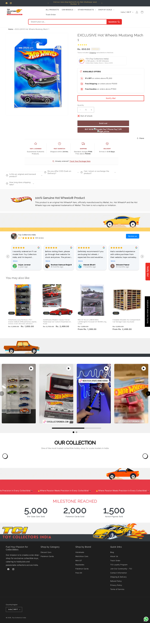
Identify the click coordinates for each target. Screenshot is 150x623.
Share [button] (141, 138)
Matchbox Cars (81, 556)
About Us (114, 556)
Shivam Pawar (57, 265)
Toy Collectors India (27, 235)
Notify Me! (111, 98)
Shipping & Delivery (118, 577)
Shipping (92, 52)
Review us (132, 236)
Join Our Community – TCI (121, 569)
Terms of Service (117, 589)
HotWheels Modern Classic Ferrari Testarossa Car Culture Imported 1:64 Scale (57, 321)
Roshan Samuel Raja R (126, 265)
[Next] (145, 456)
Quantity (80, 105)
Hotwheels (79, 552)
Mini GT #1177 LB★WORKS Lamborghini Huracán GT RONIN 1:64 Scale (92, 321)
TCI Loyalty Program (118, 565)
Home (10, 29)
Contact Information (118, 573)
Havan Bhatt (24, 265)
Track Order (115, 561)
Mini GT (78, 561)
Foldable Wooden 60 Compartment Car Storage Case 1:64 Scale (126, 321)
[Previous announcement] (48, 3)
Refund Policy (116, 581)
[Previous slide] (8, 256)
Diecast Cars (46, 552)
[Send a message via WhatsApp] (146, 619)
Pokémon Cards (47, 556)
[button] (68, 9)
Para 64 (78, 573)
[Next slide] (142, 256)
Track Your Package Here (79, 161)
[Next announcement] (101, 3)
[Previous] (5, 456)
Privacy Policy (116, 585)
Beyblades (79, 565)
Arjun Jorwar (89, 265)
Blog (112, 552)
